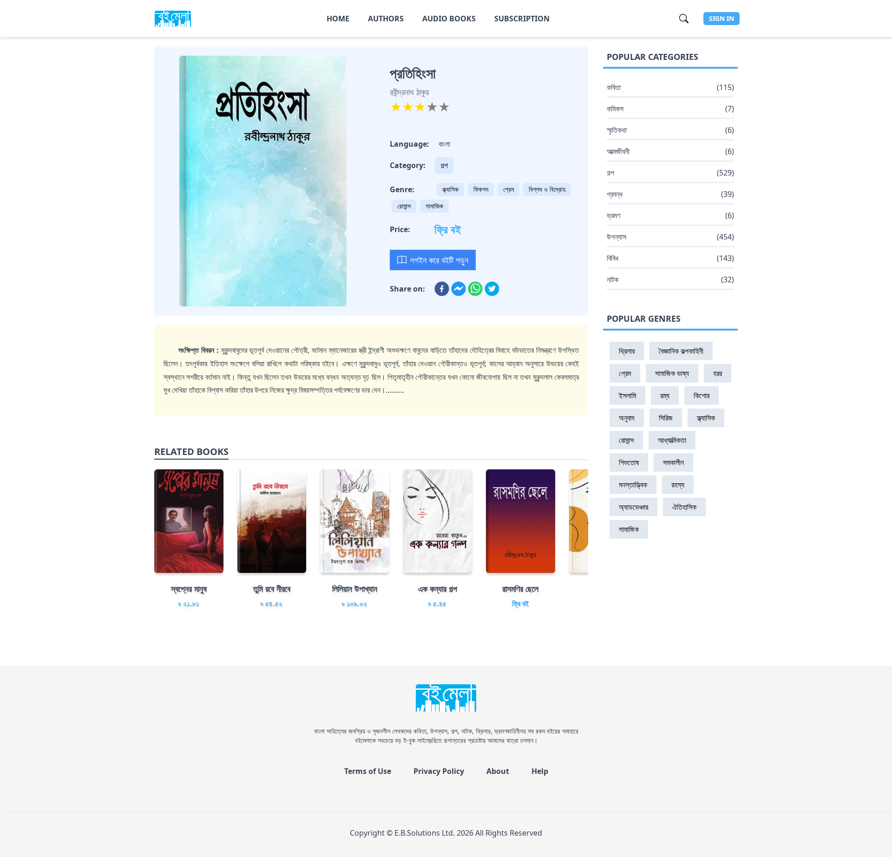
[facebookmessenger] (458, 288)
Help (539, 771)
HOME (338, 18)
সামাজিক (434, 205)
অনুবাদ (627, 418)
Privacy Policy (438, 771)
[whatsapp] (475, 288)
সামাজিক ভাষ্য (672, 373)
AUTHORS (386, 18)
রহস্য (677, 485)
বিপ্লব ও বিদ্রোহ (547, 189)
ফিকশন (480, 189)
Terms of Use (367, 771)
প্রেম (508, 189)
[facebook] (441, 288)
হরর (717, 373)
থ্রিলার (627, 351)
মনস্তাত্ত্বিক (633, 485)
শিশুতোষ (629, 462)
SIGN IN (721, 18)
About (497, 771)
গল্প (444, 165)
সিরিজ (666, 418)
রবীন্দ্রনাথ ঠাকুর (409, 91)
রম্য (664, 395)
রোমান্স (404, 205)
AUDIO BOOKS (449, 18)
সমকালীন (673, 462)
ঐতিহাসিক (684, 507)
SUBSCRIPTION (522, 18)
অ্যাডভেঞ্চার (633, 507)
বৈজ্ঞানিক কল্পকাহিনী (681, 351)
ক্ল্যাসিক (450, 189)
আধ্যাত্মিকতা (672, 440)
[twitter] (492, 288)
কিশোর (701, 395)
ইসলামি (627, 395)
